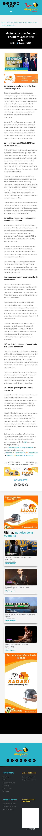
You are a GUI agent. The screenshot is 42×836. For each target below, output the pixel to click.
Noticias (10, 22)
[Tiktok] (11, 3)
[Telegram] (18, 3)
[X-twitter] (12, 6)
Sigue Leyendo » (10, 563)
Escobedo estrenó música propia (17, 587)
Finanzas (19, 455)
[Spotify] (9, 6)
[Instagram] (7, 3)
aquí (25, 442)
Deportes (10, 455)
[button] (11, 11)
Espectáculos (33, 453)
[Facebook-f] (4, 3)
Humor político (20, 453)
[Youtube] (14, 3)
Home (3, 22)
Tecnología (29, 455)
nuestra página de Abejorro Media (21, 447)
